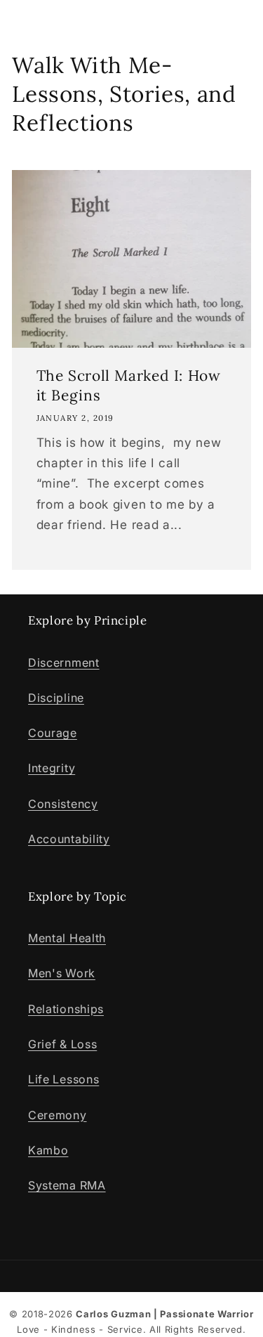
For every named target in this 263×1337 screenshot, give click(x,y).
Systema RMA (67, 1185)
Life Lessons (63, 1079)
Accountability (69, 839)
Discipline (56, 698)
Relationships (66, 1009)
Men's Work (61, 973)
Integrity (51, 768)
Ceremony (57, 1115)
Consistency (63, 804)
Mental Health (67, 938)
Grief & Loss (62, 1044)
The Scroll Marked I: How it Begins (128, 385)
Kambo (48, 1150)
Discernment (64, 663)
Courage (52, 733)
